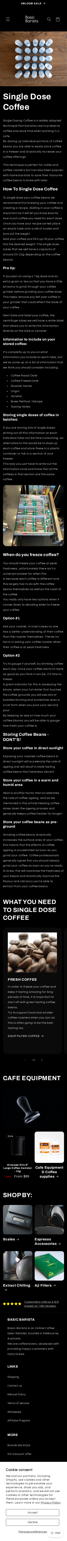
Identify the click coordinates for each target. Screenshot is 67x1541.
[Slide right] (42, 1060)
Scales (9, 1239)
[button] (8, 19)
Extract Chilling (16, 1285)
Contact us (14, 1385)
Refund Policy (16, 1394)
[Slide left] (25, 1060)
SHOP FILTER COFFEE (24, 1036)
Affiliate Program (18, 1420)
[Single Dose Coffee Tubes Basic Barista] (33, 545)
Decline (33, 1522)
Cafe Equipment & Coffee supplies (49, 1172)
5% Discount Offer (19, 1454)
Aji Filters (43, 1285)
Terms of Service (18, 1403)
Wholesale (14, 1412)
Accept (33, 1512)
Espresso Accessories (46, 1241)
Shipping (13, 1377)
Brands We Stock (18, 1445)
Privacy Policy (51, 1502)
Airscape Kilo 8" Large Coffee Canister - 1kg (17, 1168)
